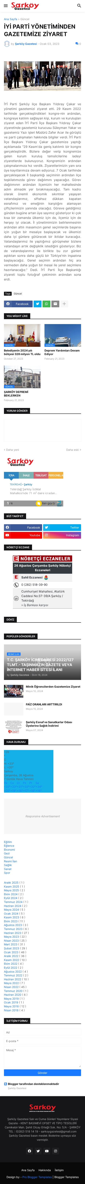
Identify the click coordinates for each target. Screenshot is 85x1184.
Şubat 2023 (12, 948)
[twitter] (38, 1151)
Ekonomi (9, 849)
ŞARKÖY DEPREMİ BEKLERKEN (16, 393)
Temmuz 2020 (13, 991)
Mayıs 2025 (12, 890)
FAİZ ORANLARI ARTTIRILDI (44, 704)
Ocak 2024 (11, 913)
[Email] (55, 304)
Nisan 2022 (11, 987)
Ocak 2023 (11, 952)
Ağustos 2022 (13, 971)
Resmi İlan (10, 861)
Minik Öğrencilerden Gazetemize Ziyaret (53, 686)
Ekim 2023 (11, 921)
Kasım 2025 (12, 886)
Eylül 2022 (11, 967)
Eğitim (8, 842)
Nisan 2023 (12, 940)
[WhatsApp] (46, 304)
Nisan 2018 (11, 1010)
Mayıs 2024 (12, 909)
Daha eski (72, 449)
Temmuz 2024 (13, 902)
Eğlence (9, 845)
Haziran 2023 (13, 933)
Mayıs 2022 (12, 983)
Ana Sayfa (10, 19)
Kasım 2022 (12, 960)
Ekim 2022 (11, 963)
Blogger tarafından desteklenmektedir (33, 1084)
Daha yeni (12, 449)
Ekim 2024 (11, 894)
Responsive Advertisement (42, 816)
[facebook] (29, 1151)
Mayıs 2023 (12, 936)
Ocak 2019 (11, 1002)
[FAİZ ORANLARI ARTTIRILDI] (13, 709)
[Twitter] (38, 304)
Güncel (24, 19)
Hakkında (45, 1170)
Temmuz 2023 (13, 929)
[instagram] (55, 1151)
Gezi (7, 853)
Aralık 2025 (11, 882)
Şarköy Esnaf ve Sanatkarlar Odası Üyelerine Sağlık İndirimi (49, 723)
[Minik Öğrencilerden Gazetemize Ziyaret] (13, 691)
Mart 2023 (11, 944)
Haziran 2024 (13, 905)
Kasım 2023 (12, 917)
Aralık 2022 (11, 956)
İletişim (59, 1170)
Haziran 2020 (13, 994)
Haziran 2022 (13, 979)
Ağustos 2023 (13, 925)
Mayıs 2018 (12, 1006)
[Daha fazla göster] (64, 304)
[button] (5, 6)
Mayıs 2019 (12, 998)
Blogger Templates (66, 1177)
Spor (7, 872)
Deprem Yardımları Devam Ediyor (62, 352)
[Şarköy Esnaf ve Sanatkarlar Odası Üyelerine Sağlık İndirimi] (13, 726)
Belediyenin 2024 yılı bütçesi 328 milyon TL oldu (22, 352)
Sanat (7, 869)
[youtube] (46, 1151)
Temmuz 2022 (13, 975)
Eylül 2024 (11, 898)
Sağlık (8, 865)
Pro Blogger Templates (37, 1177)
